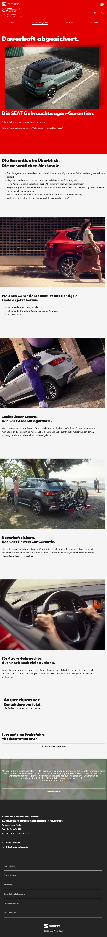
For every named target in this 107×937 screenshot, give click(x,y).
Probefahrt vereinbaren (54, 746)
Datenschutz (10, 875)
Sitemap (8, 884)
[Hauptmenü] (102, 4)
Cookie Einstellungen (14, 894)
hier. (65, 780)
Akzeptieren (53, 791)
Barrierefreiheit (12, 903)
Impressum (9, 866)
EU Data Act (10, 912)
